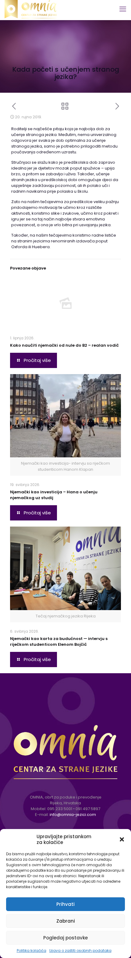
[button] (122, 839)
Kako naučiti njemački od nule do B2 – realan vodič (64, 345)
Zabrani (65, 921)
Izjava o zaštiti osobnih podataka (80, 950)
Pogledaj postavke (65, 938)
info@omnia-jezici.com (73, 814)
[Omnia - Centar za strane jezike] (31, 9)
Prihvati (65, 904)
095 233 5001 (59, 809)
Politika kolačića (31, 950)
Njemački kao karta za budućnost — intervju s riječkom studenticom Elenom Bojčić (59, 641)
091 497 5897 (88, 809)
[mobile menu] (123, 9)
